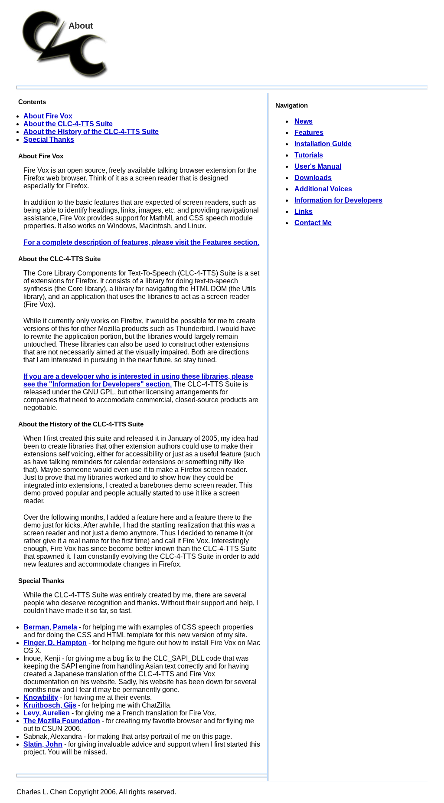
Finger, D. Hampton (55, 642)
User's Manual (317, 166)
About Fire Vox (47, 116)
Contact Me (313, 222)
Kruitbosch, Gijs (49, 705)
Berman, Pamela (50, 627)
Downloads (313, 177)
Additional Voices (323, 189)
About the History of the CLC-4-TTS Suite (91, 131)
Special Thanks (48, 139)
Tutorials (308, 155)
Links (303, 211)
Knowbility (40, 697)
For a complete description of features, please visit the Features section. (141, 242)
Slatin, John (42, 744)
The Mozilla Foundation (61, 720)
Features (308, 132)
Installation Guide (323, 143)
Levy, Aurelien (46, 713)
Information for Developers (338, 200)
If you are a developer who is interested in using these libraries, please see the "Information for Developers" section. (138, 380)
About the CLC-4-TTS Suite (68, 124)
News (303, 121)
